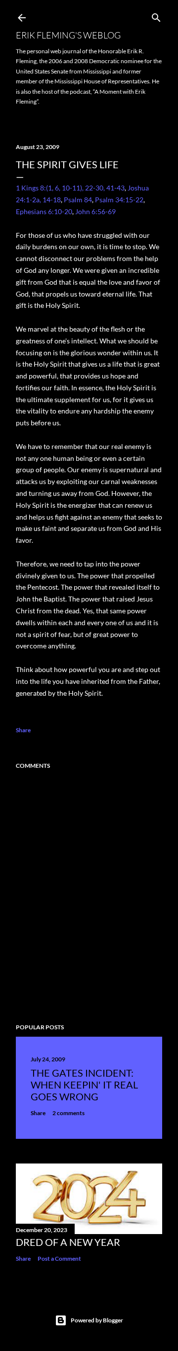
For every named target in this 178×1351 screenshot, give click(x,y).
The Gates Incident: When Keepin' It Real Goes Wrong (84, 1084)
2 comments (68, 1113)
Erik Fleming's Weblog (68, 35)
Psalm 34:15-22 (119, 199)
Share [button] (23, 730)
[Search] (156, 15)
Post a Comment (59, 1258)
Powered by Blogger (97, 1320)
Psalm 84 (78, 199)
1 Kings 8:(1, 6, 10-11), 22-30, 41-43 (70, 188)
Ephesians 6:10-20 (44, 211)
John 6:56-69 (95, 211)
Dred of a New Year (68, 1242)
